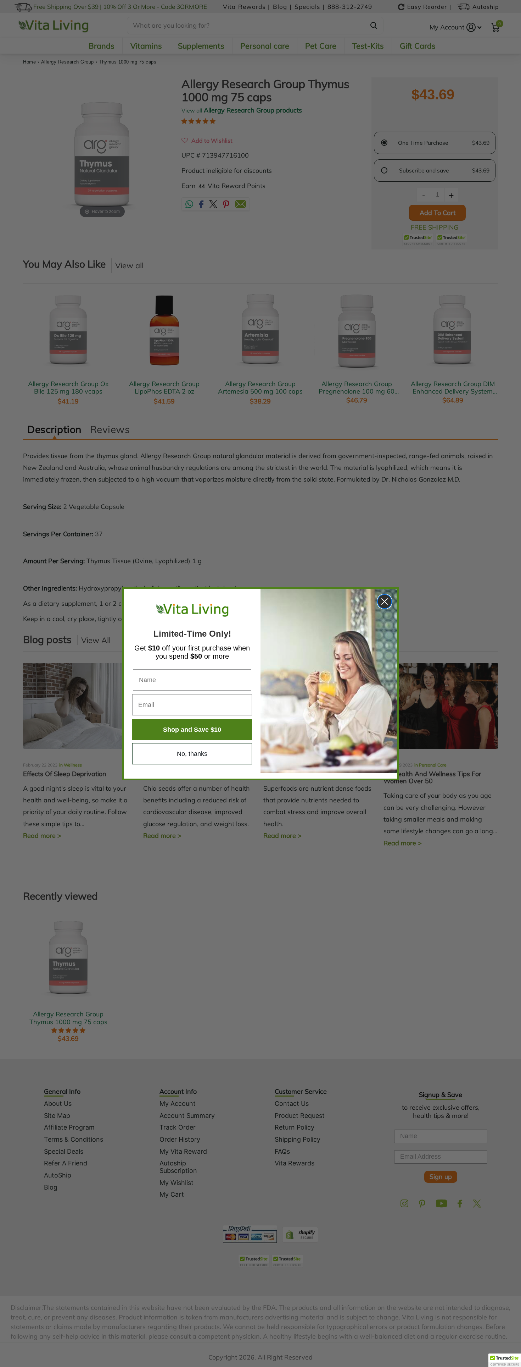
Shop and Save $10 (192, 729)
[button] (504, 1360)
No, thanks (192, 753)
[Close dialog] (384, 601)
